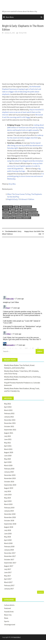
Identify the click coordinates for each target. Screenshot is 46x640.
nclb (23, 212)
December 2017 (9, 553)
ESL (19, 209)
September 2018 (10, 524)
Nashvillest (17, 637)
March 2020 (8, 465)
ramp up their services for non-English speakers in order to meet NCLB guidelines (25, 166)
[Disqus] (23, 266)
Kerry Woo (12, 184)
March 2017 (8, 582)
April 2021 (7, 446)
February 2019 (9, 508)
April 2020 (7, 462)
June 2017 (7, 572)
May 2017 (7, 576)
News (16, 206)
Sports (6, 621)
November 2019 (10, 478)
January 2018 (9, 550)
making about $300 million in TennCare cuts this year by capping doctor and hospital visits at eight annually (25, 127)
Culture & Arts (9, 605)
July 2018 (7, 530)
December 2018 (9, 514)
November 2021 (10, 423)
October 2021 (9, 426)
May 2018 (7, 537)
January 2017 (9, 589)
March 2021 (8, 449)
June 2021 (7, 439)
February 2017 (9, 585)
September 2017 (10, 563)
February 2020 (9, 469)
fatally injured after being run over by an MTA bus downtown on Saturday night (25, 145)
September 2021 (10, 430)
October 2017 (9, 559)
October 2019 (9, 481)
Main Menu (10, 17)
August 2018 (8, 527)
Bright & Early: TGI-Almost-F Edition (20, 199)
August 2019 (8, 488)
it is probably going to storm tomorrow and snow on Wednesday (25, 176)
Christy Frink (23, 33)
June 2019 (7, 494)
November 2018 (10, 517)
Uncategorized (26, 206)
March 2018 (8, 543)
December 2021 (9, 420)
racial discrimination (18, 215)
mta (18, 212)
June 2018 (7, 533)
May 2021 (7, 443)
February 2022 (9, 413)
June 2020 (7, 456)
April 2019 (7, 501)
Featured (7, 608)
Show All (40, 592)
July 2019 (7, 491)
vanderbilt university (22, 218)
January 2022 (9, 417)
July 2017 (7, 569)
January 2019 (9, 511)
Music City (7, 615)
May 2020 (7, 459)
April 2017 (7, 579)
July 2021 (7, 436)
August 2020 (8, 452)
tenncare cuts (8, 218)
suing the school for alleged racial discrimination (25, 161)
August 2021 (8, 433)
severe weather (33, 215)
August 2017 (8, 566)
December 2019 (9, 475)
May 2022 (7, 404)
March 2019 (8, 504)
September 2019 (10, 485)
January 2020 (9, 472)
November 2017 (10, 556)
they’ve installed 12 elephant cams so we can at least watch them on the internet (23, 112)
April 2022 (7, 407)
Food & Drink (8, 612)
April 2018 (7, 540)
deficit (13, 209)
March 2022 (8, 410)
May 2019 (7, 498)
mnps (13, 212)
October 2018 (9, 520)
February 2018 (9, 546)
